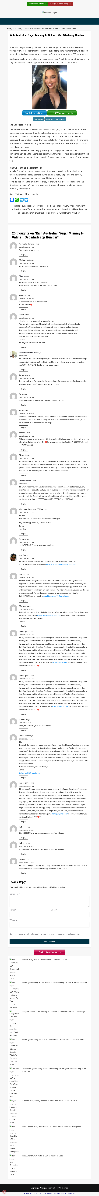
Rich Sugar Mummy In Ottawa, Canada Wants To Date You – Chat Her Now (53, 1039)
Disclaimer (47, 1193)
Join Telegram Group (34, 113)
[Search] (89, 21)
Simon (22, 276)
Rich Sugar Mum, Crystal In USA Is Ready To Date (42, 1156)
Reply (23, 254)
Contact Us (36, 1193)
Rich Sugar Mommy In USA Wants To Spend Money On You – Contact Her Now (54, 982)
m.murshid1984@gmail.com (48, 615)
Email (54, 910)
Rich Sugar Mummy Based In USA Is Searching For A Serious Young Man (51, 1126)
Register (71, 1193)
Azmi (21, 555)
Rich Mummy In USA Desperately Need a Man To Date (44, 959)
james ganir (24, 631)
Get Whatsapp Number (64, 113)
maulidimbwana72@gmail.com (56, 596)
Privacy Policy (60, 1193)
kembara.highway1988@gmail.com (60, 564)
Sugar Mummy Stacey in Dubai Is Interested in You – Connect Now (49, 1100)
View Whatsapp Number (55, 119)
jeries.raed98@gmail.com (29, 773)
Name (13, 910)
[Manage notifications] (4, 1192)
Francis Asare (25, 480)
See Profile (38, 119)
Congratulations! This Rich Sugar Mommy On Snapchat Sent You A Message (53, 1011)
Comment (15, 894)
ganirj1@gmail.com (60, 662)
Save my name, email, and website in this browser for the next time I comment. (45, 934)
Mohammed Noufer (28, 352)
